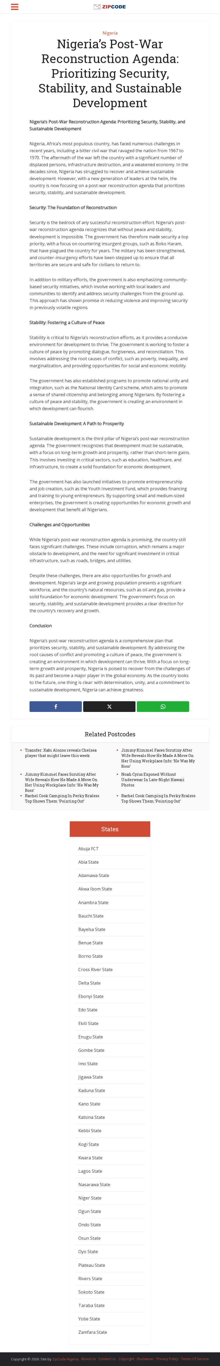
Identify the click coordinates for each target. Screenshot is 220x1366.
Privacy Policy (167, 1358)
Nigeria (110, 33)
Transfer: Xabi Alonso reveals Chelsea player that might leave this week (61, 753)
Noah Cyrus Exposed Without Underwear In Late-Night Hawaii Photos (153, 780)
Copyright (126, 1358)
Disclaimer (145, 1358)
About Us (88, 1358)
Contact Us (107, 1358)
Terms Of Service (195, 1358)
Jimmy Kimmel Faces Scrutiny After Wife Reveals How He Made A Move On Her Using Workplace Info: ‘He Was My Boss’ (158, 758)
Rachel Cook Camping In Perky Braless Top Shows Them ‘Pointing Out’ (62, 798)
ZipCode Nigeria (65, 1359)
